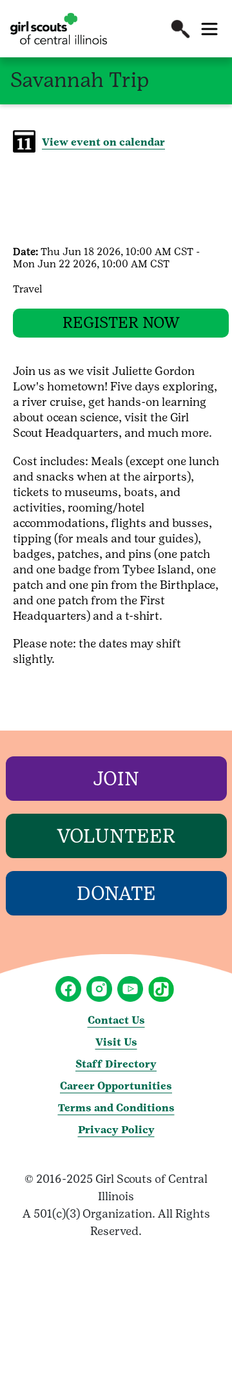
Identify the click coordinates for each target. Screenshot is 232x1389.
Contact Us (116, 1020)
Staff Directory (116, 1064)
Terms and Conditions (116, 1108)
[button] (180, 29)
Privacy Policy (116, 1130)
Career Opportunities (116, 1086)
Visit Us (116, 1042)
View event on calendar (103, 142)
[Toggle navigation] (209, 29)
